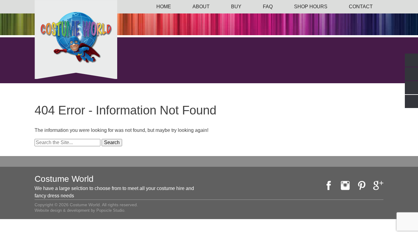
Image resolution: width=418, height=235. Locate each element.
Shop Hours (310, 6)
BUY (236, 6)
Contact (361, 6)
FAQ (268, 6)
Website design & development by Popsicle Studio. (80, 210)
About (201, 6)
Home (163, 6)
